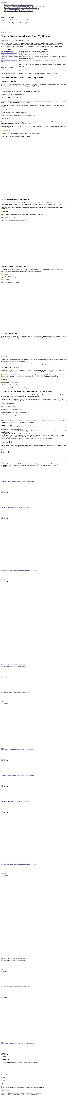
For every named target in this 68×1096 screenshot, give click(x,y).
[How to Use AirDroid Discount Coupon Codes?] (34, 623)
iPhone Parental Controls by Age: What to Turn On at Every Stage (21, 8)
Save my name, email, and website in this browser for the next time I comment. (23, 1087)
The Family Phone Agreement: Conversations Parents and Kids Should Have (24, 6)
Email (3, 1081)
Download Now (5, 418)
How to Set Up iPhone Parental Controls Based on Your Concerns (21, 9)
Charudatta (3, 580)
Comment (4, 1075)
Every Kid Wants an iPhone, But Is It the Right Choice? (18, 11)
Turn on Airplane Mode (7, 51)
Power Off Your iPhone (7, 67)
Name (3, 1077)
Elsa (2, 462)
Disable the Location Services (9, 55)
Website (3, 1084)
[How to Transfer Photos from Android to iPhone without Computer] (34, 544)
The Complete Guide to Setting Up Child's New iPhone (18, 5)
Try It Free (3, 32)
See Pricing (12, 418)
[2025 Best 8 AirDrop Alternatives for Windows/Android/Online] (34, 725)
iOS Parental (25, 40)
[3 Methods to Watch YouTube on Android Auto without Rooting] (34, 474)
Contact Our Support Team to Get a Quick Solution (28, 1093)
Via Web (9, 32)
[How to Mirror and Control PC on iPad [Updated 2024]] (34, 684)
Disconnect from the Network (9, 53)
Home (2, 1094)
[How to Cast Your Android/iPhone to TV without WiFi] (34, 500)
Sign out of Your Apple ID (8, 73)
